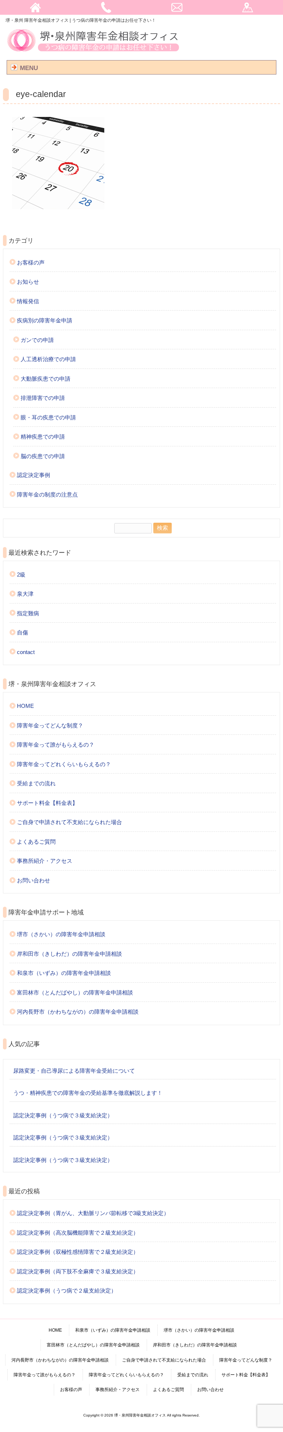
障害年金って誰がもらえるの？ (55, 744)
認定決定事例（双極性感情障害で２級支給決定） (78, 1252)
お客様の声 (31, 262)
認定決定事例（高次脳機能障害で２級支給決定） (78, 1232)
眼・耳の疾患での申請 (48, 417)
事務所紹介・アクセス (44, 861)
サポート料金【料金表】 (47, 803)
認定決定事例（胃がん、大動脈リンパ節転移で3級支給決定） (93, 1213)
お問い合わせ (33, 880)
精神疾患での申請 (43, 436)
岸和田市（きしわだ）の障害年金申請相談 (69, 954)
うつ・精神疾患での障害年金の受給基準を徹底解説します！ (88, 1093)
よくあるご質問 (36, 841)
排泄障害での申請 (43, 398)
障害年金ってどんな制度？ (50, 725)
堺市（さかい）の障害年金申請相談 (61, 934)
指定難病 (28, 613)
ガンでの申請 (37, 340)
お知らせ (28, 282)
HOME (25, 706)
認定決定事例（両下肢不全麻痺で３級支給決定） (78, 1271)
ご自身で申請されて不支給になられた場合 (69, 822)
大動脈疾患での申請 (45, 379)
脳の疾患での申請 (43, 456)
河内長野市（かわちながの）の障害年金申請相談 (78, 1012)
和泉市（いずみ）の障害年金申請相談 (64, 973)
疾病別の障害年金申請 (44, 320)
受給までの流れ (36, 783)
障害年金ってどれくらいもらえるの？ (64, 764)
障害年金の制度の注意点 (47, 494)
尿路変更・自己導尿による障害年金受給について (74, 1071)
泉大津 (25, 594)
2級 (21, 574)
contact (26, 652)
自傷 (22, 632)
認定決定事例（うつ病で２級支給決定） (66, 1290)
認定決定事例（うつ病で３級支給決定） (63, 1115)
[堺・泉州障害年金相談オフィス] (93, 52)
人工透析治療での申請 (48, 359)
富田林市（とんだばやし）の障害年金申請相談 (75, 992)
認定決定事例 (33, 475)
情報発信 (28, 301)
